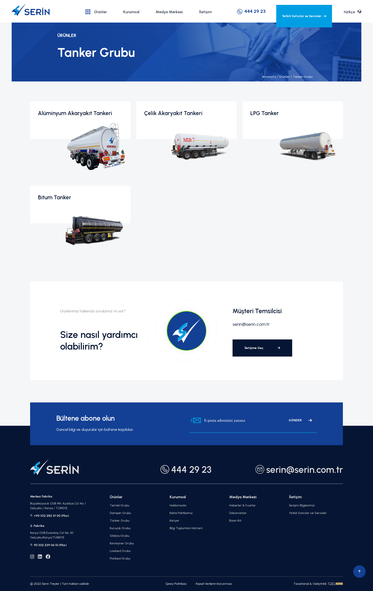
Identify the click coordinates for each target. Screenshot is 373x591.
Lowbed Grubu (120, 551)
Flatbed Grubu (120, 558)
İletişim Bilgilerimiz (302, 505)
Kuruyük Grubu (120, 528)
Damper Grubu (120, 513)
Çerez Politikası (176, 584)
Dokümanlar (238, 513)
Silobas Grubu (119, 536)
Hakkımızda (178, 505)
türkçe (349, 12)
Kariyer (174, 520)
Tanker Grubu (302, 77)
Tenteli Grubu (119, 505)
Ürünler (100, 12)
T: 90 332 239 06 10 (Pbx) (48, 545)
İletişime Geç (254, 348)
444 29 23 (255, 11)
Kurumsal (131, 12)
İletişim (205, 12)
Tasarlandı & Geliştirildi (310, 584)
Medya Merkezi (169, 12)
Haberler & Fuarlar (242, 505)
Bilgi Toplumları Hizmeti (186, 528)
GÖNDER (295, 420)
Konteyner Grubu (122, 543)
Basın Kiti (235, 520)
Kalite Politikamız (181, 513)
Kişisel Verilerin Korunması (214, 584)
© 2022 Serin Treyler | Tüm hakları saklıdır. (60, 584)
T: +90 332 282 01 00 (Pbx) (49, 516)
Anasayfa (269, 77)
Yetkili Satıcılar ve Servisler (302, 16)
